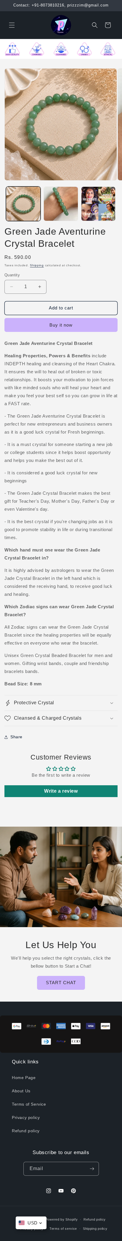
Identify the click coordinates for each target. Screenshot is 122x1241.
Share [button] (16, 736)
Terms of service (63, 1228)
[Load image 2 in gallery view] (61, 203)
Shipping (37, 265)
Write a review (61, 791)
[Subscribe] (92, 1169)
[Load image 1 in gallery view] (23, 203)
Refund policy (26, 1130)
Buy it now (61, 324)
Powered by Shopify (61, 1219)
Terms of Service (29, 1104)
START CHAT (61, 982)
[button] (11, 25)
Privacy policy (26, 1117)
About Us (21, 1090)
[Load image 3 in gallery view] (98, 203)
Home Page (24, 1077)
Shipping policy (95, 1228)
